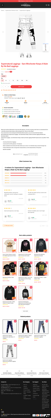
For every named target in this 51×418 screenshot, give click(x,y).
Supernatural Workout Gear (11, 10)
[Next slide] (47, 32)
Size (2, 78)
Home (2, 10)
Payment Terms (36, 388)
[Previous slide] (3, 32)
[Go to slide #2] (29, 55)
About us (25, 384)
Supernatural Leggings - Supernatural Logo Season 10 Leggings (9, 337)
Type (2, 74)
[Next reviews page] (47, 226)
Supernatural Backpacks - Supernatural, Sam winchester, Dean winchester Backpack (24, 303)
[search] (46, 5)
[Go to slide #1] (22, 55)
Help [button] (48, 416)
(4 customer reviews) (11, 69)
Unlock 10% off (3, 412)
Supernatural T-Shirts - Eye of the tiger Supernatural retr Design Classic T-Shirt (25, 279)
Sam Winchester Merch (38, 132)
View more (25, 311)
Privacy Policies (26, 390)
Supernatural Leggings (25, 10)
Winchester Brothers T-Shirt (8, 277)
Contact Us (35, 393)
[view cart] (48, 5)
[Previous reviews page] (41, 226)
